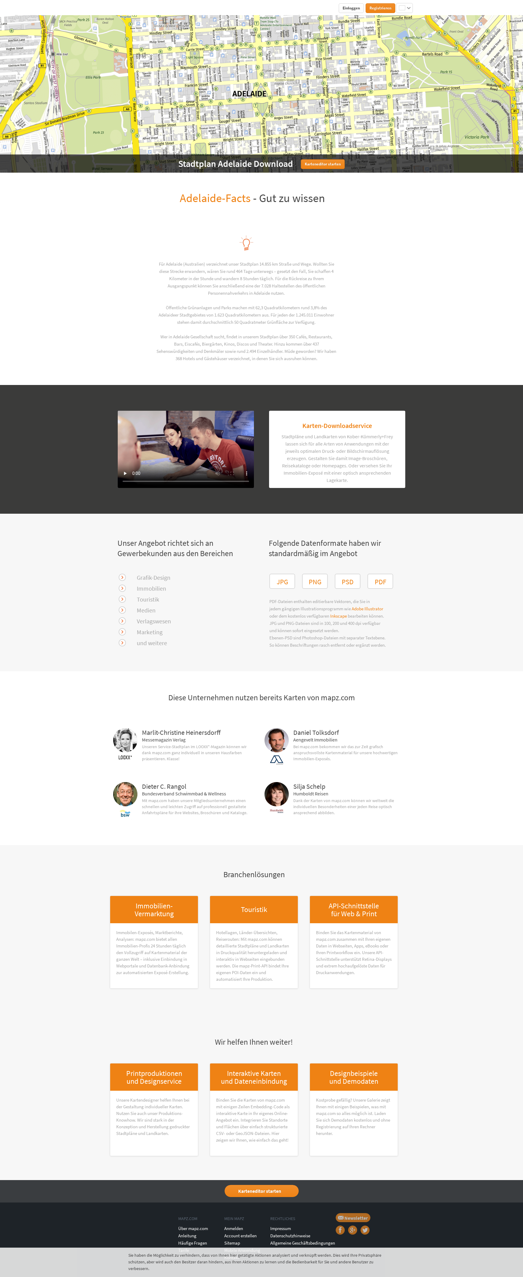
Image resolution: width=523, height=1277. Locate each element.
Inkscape (339, 616)
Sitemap (232, 1243)
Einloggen (351, 8)
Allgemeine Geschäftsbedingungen (302, 1243)
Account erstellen (240, 1236)
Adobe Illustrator (367, 609)
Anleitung (187, 1236)
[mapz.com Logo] (124, 7)
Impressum (280, 1228)
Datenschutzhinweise (290, 1236)
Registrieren (380, 8)
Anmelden (233, 1228)
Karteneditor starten (259, 1191)
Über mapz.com (193, 1228)
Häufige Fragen (192, 1243)
